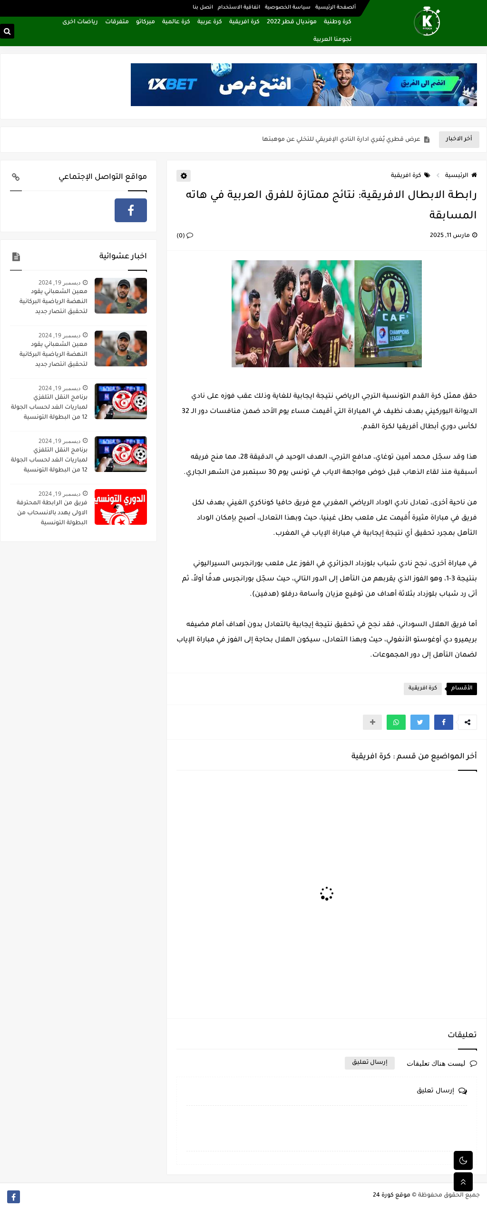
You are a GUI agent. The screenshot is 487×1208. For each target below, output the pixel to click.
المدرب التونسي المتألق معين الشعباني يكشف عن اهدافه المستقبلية (323, 140)
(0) (181, 236)
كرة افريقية (244, 22)
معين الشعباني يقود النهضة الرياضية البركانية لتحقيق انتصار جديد (53, 302)
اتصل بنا (203, 7)
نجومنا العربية (332, 40)
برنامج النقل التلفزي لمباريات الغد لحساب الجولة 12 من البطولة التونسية (49, 407)
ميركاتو (145, 22)
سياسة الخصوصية (288, 7)
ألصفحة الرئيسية (335, 7)
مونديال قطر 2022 (292, 22)
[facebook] (131, 210)
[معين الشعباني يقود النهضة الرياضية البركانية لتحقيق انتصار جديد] (121, 296)
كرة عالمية (176, 22)
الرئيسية (456, 176)
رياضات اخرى (80, 22)
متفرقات (117, 22)
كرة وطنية (337, 22)
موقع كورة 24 (391, 1195)
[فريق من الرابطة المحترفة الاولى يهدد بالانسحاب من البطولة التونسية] (121, 507)
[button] (443, 722)
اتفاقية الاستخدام (239, 7)
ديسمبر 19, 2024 (59, 282)
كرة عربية (209, 22)
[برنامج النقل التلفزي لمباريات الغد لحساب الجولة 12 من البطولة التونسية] (121, 401)
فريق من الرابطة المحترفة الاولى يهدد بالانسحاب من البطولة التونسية (52, 513)
